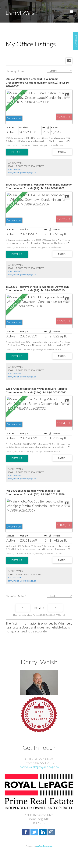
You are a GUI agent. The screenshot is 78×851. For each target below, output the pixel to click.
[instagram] (52, 832)
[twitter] (34, 832)
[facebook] (26, 832)
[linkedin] (43, 832)
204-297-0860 (15, 169)
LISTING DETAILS (17, 152)
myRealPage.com (44, 846)
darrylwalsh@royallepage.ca (22, 172)
